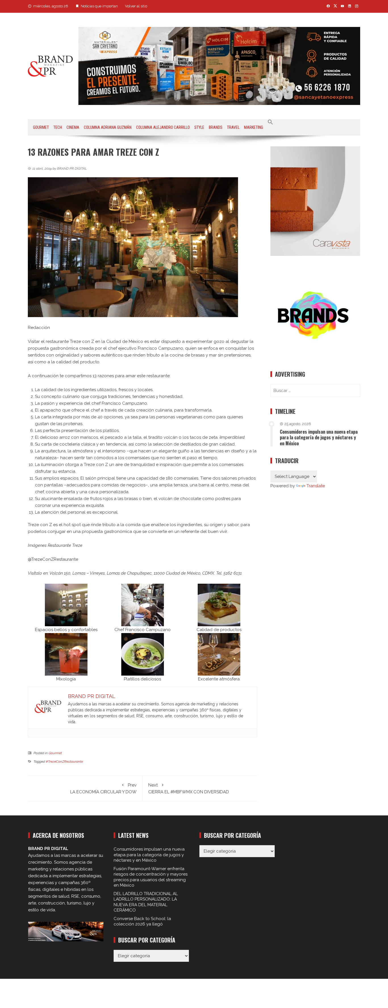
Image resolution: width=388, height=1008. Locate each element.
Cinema (72, 127)
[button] (270, 122)
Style (199, 127)
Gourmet (41, 127)
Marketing (253, 127)
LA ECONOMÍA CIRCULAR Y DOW (103, 788)
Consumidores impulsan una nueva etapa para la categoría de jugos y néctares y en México (319, 437)
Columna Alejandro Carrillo (163, 127)
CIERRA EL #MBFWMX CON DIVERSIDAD (188, 788)
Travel (233, 127)
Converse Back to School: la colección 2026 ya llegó (142, 921)
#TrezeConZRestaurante (64, 762)
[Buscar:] (315, 390)
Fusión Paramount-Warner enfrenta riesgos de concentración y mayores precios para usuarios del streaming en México (150, 877)
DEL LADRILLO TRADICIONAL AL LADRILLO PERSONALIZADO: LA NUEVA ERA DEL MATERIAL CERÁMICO (146, 902)
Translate (315, 485)
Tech (57, 127)
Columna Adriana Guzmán (108, 127)
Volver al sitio (136, 6)
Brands (215, 127)
